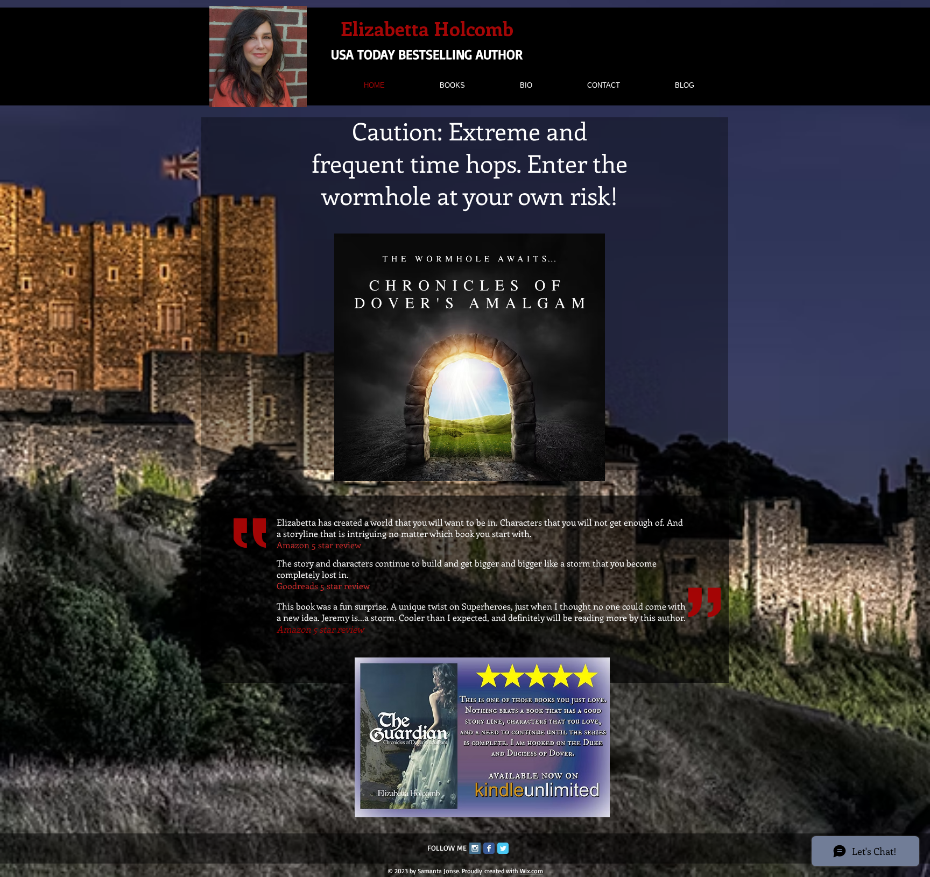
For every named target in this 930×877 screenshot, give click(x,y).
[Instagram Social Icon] (475, 848)
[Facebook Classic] (489, 848)
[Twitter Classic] (503, 848)
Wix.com (531, 871)
